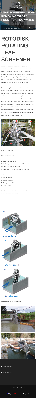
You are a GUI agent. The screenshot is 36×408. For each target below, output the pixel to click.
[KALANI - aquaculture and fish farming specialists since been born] (18, 5)
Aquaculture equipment (13, 27)
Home (4, 27)
